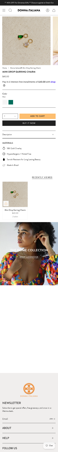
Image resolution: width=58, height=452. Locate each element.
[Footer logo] (29, 389)
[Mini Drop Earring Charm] (15, 194)
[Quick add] (6, 203)
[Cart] (54, 10)
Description (7, 134)
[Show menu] (4, 10)
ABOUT (6, 428)
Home (4, 68)
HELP (5, 438)
